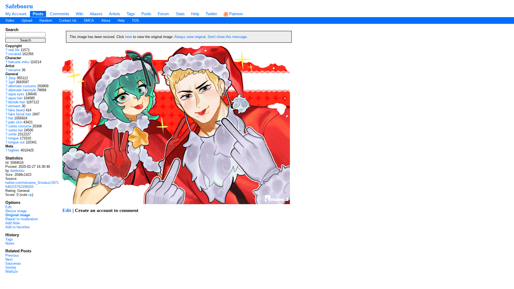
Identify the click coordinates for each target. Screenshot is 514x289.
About (105, 20)
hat (10, 118)
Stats (180, 14)
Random (45, 20)
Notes (9, 243)
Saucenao (13, 263)
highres (14, 150)
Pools (146, 14)
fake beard (16, 110)
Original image (17, 215)
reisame (14, 70)
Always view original (190, 37)
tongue (13, 138)
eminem (14, 106)
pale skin (15, 122)
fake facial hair (19, 114)
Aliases (96, 14)
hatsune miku (18, 62)
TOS (135, 20)
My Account (15, 14)
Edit (8, 207)
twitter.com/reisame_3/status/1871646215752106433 (32, 185)
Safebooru (19, 6)
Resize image (16, 211)
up (30, 195)
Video (9, 20)
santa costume (19, 126)
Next (9, 259)
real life (14, 50)
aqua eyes (16, 94)
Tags (131, 14)
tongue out (16, 142)
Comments (59, 14)
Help (195, 14)
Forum (163, 14)
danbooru (17, 171)
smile (12, 134)
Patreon (235, 14)
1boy (12, 78)
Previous (12, 255)
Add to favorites (17, 227)
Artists (114, 14)
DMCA (89, 20)
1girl (11, 82)
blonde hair (16, 102)
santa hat (15, 130)
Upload (26, 20)
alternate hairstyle (22, 90)
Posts (38, 14)
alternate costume (22, 86)
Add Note (12, 223)
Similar (10, 267)
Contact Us (68, 20)
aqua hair (15, 98)
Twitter (211, 14)
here (128, 37)
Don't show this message (227, 37)
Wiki (79, 14)
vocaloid (14, 54)
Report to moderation (21, 219)
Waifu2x (11, 271)
